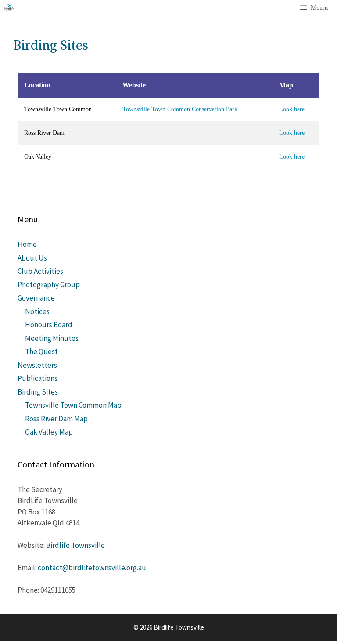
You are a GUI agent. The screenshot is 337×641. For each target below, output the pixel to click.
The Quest (41, 351)
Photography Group (49, 285)
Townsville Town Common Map (73, 405)
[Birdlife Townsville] (9, 8)
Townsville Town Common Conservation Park (179, 109)
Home (27, 244)
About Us (32, 258)
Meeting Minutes (52, 338)
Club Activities (40, 271)
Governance (36, 298)
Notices (37, 311)
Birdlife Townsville (75, 545)
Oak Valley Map (49, 432)
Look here (292, 109)
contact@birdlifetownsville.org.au (92, 567)
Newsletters (37, 365)
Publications (37, 378)
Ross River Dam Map (56, 419)
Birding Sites (38, 392)
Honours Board (48, 325)
